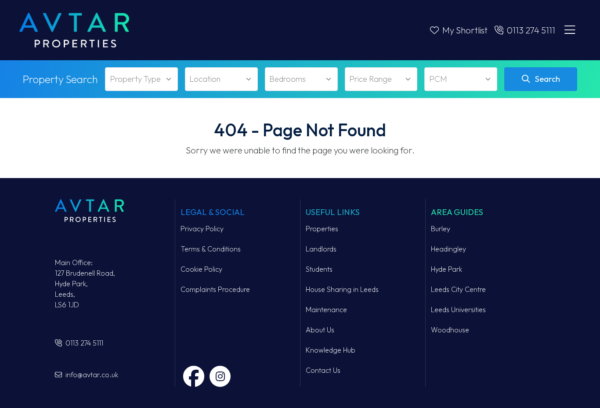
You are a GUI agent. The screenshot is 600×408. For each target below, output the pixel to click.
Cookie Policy (201, 269)
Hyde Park (446, 269)
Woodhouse (450, 329)
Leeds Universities (458, 309)
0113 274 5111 (83, 343)
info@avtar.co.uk (91, 374)
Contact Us (323, 370)
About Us (320, 329)
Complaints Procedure (215, 289)
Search (546, 79)
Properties (322, 228)
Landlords (321, 248)
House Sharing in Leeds (342, 289)
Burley (440, 228)
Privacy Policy (202, 228)
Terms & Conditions (211, 248)
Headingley (448, 248)
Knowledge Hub (330, 350)
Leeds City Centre (458, 289)
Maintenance (326, 309)
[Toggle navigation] (570, 30)
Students (319, 269)
